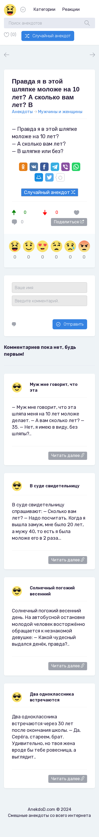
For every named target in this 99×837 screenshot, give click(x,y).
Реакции (71, 9)
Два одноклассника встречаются (52, 697)
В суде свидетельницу (54, 485)
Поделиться (67, 221)
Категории (44, 9)
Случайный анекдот (51, 35)
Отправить (73, 324)
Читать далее (66, 455)
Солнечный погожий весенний (52, 590)
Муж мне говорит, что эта (54, 387)
